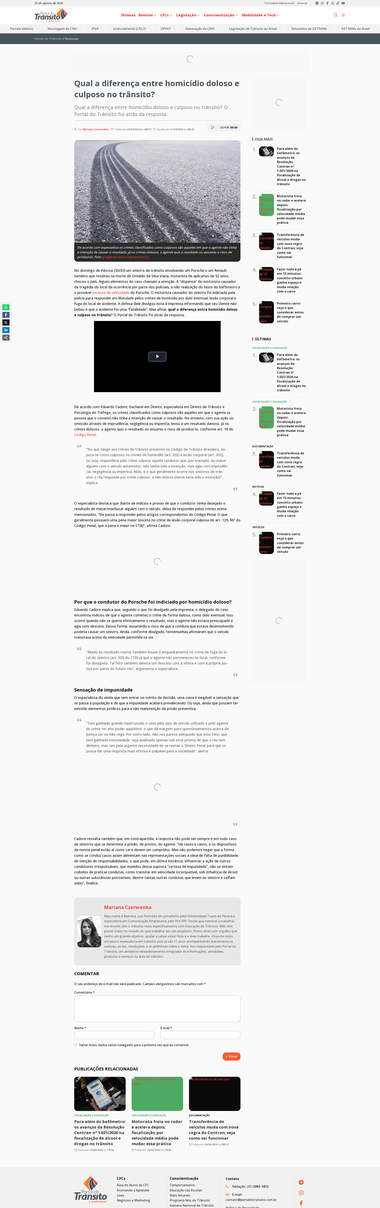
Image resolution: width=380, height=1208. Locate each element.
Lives (120, 1195)
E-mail (166, 1028)
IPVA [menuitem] (95, 28)
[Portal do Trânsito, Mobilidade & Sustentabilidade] (90, 1189)
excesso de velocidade (110, 292)
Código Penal (85, 434)
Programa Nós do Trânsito (190, 1200)
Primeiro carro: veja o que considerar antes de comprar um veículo (290, 312)
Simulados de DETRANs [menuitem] (309, 28)
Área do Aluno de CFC (133, 1185)
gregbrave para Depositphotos (126, 257)
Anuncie (302, 3)
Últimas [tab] (263, 339)
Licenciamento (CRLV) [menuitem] (129, 28)
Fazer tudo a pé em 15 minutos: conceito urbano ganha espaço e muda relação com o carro (290, 280)
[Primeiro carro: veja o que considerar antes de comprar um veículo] (266, 312)
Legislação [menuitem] (186, 15)
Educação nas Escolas (186, 1190)
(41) (258, 1186)
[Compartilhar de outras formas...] (6, 338)
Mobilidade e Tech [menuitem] (259, 15)
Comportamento (182, 1185)
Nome (80, 1028)
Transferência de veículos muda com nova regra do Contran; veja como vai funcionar (214, 1130)
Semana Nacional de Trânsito (192, 1205)
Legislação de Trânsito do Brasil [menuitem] (253, 28)
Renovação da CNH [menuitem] (200, 28)
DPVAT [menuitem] (166, 28)
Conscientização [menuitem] (219, 15)
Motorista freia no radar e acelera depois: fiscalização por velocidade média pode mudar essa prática (157, 1132)
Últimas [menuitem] (128, 15)
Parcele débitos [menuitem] (21, 28)
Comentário (84, 992)
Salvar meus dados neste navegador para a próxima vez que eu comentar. (134, 1045)
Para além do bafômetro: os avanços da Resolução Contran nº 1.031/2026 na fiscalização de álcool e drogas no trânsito (100, 1132)
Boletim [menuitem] (146, 15)
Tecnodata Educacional (279, 3)
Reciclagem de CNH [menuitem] (62, 28)
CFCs (121, 1178)
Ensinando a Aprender (133, 1190)
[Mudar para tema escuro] (343, 15)
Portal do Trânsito (48, 39)
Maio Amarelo (180, 1195)
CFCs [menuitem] (164, 15)
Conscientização (184, 1178)
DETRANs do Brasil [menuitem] (355, 28)
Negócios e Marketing (133, 1200)
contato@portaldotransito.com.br (251, 1200)
